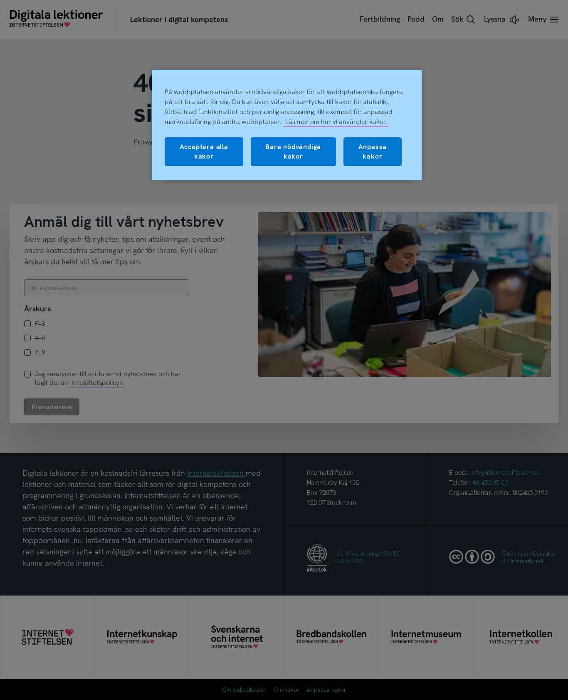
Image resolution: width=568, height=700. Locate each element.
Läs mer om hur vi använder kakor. (336, 121)
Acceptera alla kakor (204, 151)
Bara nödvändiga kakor (293, 151)
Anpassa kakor (372, 151)
